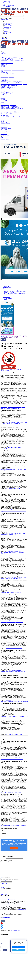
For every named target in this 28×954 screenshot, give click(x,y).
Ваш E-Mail (3, 860)
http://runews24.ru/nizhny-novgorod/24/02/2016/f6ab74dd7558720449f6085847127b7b (13, 510)
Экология (3, 95)
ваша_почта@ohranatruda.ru (9, 5)
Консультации (7, 27)
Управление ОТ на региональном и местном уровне (12, 58)
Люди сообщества (4, 129)
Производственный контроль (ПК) (8, 109)
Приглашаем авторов (5, 123)
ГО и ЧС (2, 94)
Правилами (10, 903)
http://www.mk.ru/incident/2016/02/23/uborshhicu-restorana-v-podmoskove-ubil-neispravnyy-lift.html (14, 791)
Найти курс (14, 848)
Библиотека (7, 24)
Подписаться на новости (8, 4)
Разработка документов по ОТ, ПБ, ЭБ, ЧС (10, 112)
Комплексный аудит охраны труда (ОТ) (9, 106)
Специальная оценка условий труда (8, 110)
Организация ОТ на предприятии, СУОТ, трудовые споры (13, 82)
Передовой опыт (4, 61)
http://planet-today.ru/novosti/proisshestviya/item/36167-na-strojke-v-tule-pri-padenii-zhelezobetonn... (14, 469)
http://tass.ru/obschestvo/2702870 (13, 488)
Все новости (3, 53)
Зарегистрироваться (5, 952)
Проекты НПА (4, 64)
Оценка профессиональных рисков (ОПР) (10, 107)
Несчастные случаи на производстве (9, 85)
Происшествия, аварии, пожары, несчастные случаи (12, 60)
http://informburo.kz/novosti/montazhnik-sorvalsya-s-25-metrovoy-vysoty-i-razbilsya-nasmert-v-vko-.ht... (14, 423)
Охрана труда (4, 56)
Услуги (6, 29)
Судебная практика (5, 65)
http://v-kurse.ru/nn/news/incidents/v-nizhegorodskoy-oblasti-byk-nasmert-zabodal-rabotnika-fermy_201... (12, 552)
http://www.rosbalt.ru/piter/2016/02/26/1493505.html (11, 592)
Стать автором (6, 6)
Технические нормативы (6, 74)
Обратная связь (6, 1)
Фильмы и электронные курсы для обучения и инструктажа (14, 117)
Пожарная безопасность (6, 93)
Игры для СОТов (4, 141)
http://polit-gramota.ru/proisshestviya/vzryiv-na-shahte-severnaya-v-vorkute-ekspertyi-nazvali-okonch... (13, 621)
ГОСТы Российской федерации (7, 73)
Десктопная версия (5, 895)
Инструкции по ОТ (5, 72)
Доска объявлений (5, 135)
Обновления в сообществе (6, 128)
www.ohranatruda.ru (15, 930)
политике (9, 947)
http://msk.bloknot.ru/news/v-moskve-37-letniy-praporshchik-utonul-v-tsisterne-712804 (13, 534)
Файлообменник (4, 132)
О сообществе (4, 127)
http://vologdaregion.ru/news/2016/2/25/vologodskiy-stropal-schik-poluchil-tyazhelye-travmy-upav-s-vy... (13, 407)
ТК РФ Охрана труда (5, 75)
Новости (6, 22)
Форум (5, 31)
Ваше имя (3, 859)
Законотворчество (5, 54)
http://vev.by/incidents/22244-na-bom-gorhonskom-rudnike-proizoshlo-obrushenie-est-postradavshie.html (14, 758)
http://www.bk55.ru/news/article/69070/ (14, 648)
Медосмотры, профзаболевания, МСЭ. (9, 87)
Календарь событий (7, 23)
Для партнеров (4, 100)
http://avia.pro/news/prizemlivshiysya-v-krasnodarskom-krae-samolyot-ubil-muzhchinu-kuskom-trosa (13, 671)
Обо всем (3, 66)
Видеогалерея (4, 134)
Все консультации (4, 80)
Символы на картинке (6, 877)
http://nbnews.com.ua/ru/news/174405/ (14, 734)
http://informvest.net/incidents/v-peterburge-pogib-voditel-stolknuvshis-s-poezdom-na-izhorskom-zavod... (14, 578)
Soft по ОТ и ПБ (8, 25)
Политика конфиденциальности (8, 899)
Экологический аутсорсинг (7, 113)
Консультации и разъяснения (7, 63)
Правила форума (4, 122)
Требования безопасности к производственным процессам (14, 84)
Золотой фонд (7, 32)
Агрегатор (6, 28)
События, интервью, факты (7, 59)
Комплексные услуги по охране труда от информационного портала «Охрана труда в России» (14, 104)
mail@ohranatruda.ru (23, 890)
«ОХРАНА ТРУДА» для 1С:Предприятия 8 (10, 116)
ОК (4, 950)
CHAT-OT (3, 137)
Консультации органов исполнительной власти (11, 81)
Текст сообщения (5, 861)
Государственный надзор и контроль (9, 57)
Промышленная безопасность (7, 92)
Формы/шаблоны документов (7, 77)
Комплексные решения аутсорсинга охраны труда (12, 108)
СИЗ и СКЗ (3, 91)
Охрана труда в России (6, 887)
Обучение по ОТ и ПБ (5, 86)
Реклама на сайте (7, 2)
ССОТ (5, 33)
